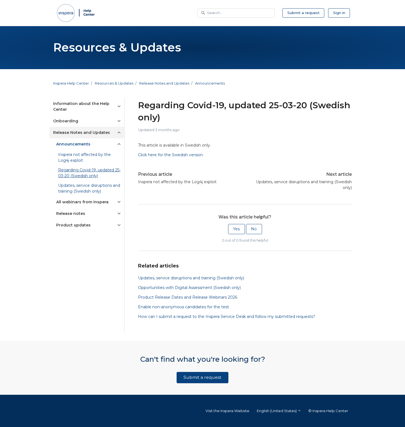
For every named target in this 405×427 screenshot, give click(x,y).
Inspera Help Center (71, 83)
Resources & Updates (114, 83)
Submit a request (303, 12)
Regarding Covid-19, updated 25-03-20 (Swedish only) (89, 172)
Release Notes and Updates (164, 83)
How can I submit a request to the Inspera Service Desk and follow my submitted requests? (226, 316)
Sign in (339, 12)
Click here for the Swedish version (170, 154)
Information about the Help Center (81, 106)
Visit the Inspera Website (227, 411)
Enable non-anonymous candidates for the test (183, 306)
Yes (236, 228)
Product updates (73, 225)
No (254, 228)
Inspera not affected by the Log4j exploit (177, 181)
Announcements (210, 83)
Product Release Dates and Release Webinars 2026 (187, 297)
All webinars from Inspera (82, 201)
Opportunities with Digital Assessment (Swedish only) (189, 287)
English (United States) (277, 411)
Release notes (70, 213)
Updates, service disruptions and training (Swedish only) (304, 184)
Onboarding (65, 120)
